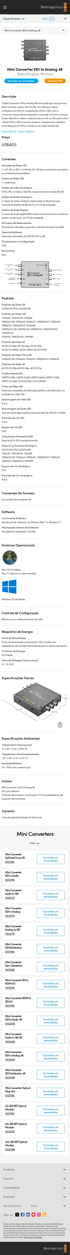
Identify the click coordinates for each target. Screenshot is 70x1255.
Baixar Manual (9, 131)
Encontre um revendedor (21, 81)
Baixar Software (26, 131)
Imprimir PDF (55, 81)
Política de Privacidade (33, 1237)
